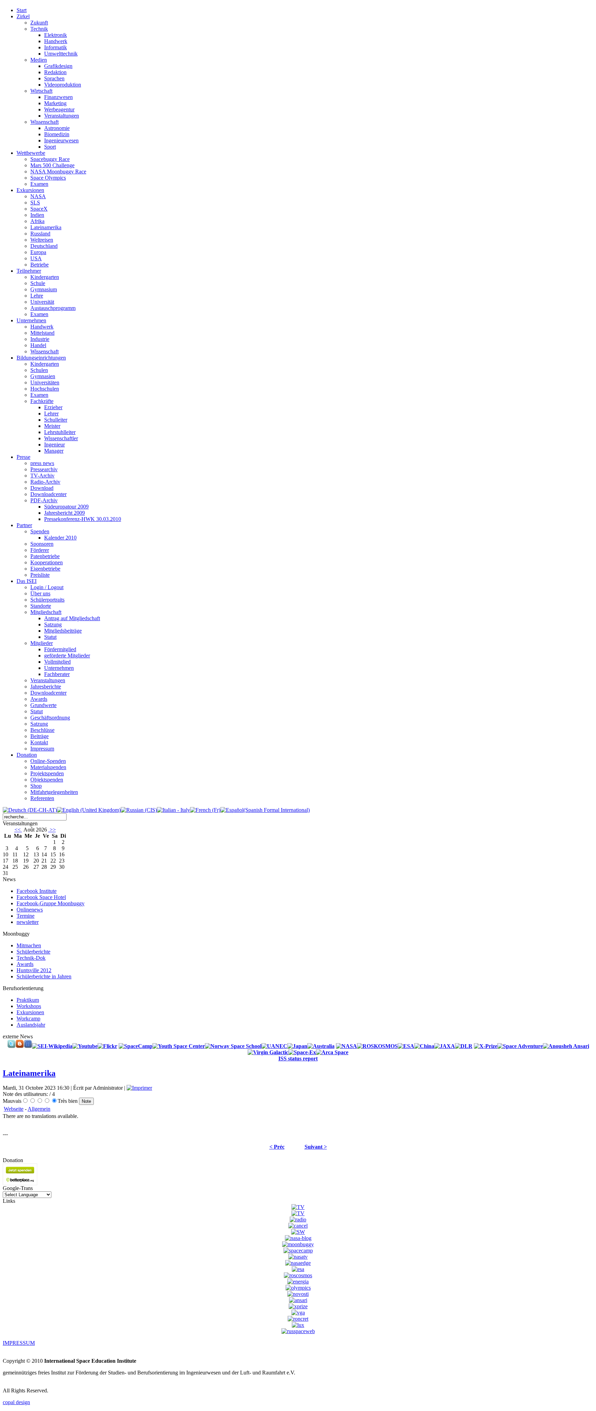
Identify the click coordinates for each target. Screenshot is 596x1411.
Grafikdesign (58, 66)
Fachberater (57, 674)
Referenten (42, 798)
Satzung (53, 624)
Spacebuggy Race (50, 159)
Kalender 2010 (60, 538)
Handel (38, 345)
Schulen (39, 370)
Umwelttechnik (61, 54)
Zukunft (39, 23)
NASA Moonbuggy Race (58, 171)
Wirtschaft (41, 91)
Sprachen (54, 78)
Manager (53, 451)
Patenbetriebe (45, 556)
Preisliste (40, 575)
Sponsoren (41, 544)
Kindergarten (44, 277)
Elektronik (55, 35)
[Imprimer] (139, 1088)
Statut (50, 637)
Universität (42, 302)
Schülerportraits (47, 600)
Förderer (39, 550)
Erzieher (53, 407)
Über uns (40, 593)
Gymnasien (42, 376)
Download (41, 488)
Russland (40, 233)
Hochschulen (44, 389)
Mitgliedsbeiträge (63, 631)
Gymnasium (43, 289)
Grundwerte (43, 705)
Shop (36, 786)
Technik (39, 29)
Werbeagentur (59, 109)
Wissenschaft (44, 122)
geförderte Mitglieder (67, 655)
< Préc (277, 1147)
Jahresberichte (45, 686)
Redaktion (55, 72)
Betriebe (39, 265)
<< (18, 830)
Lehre (36, 296)
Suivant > (316, 1147)
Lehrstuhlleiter (60, 432)
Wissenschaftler (61, 438)
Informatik (55, 47)
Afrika (37, 221)
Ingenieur (54, 444)
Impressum (42, 749)
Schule (37, 283)
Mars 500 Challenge (52, 165)
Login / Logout (46, 587)
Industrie (39, 339)
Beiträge (39, 736)
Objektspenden (46, 780)
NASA (38, 196)
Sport (50, 147)
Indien (37, 215)
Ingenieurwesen (61, 140)
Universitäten (44, 382)
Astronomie (57, 128)
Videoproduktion (62, 85)
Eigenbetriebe (45, 569)
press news (42, 463)
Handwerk (55, 41)
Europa (38, 252)
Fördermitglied (60, 649)
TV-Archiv (42, 475)
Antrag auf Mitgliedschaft (72, 618)
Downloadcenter (48, 494)
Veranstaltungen (61, 116)
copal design (16, 1402)
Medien (38, 60)
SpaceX (39, 209)
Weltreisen (41, 240)
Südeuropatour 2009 (66, 507)
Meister (52, 426)
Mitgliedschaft (45, 612)
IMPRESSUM (19, 1343)
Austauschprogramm (53, 308)
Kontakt (39, 742)
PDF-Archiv (44, 500)
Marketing (55, 103)
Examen (39, 184)
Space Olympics (48, 178)
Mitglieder (41, 643)
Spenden (39, 531)
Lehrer (51, 413)
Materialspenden (48, 767)
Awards (38, 699)
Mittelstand (42, 333)
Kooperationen (46, 562)
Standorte (40, 606)
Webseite (13, 1109)
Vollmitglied (57, 662)
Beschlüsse (42, 730)
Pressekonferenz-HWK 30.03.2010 (82, 519)
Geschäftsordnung (50, 717)
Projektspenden (47, 773)
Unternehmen (59, 668)
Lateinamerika (45, 227)
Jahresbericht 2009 (64, 513)
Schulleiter (55, 420)
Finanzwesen (58, 97)
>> (52, 830)
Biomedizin (56, 134)
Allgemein (39, 1109)
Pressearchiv (44, 469)
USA (36, 258)
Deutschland (44, 246)
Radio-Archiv (45, 482)
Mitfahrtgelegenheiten (54, 792)
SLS (35, 202)
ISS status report (298, 1058)
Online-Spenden (48, 761)
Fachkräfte (41, 401)
